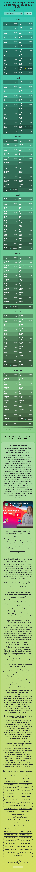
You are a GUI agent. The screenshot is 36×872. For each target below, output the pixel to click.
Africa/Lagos (18, 855)
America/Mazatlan (10, 776)
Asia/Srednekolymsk (18, 814)
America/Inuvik (10, 802)
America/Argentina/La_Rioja (18, 817)
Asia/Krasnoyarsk (10, 829)
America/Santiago (25, 834)
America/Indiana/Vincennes (18, 805)
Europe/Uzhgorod (25, 832)
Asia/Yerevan (10, 852)
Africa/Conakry (10, 796)
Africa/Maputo (10, 808)
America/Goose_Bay (25, 808)
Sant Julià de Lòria (25, 587)
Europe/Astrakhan (25, 837)
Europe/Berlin (25, 843)
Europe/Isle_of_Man (25, 820)
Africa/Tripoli (25, 784)
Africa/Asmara (18, 823)
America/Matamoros (25, 849)
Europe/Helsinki (25, 799)
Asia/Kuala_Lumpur (11, 787)
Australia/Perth (10, 781)
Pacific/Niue (9, 846)
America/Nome (25, 840)
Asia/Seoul (10, 790)
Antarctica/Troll (10, 837)
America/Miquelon (10, 820)
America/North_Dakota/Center (18, 826)
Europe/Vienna (10, 843)
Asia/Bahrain (25, 781)
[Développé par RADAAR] (18, 862)
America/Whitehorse (10, 799)
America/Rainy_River (10, 832)
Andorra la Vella (6, 583)
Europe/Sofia (25, 787)
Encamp (21, 583)
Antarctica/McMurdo (10, 834)
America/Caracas (25, 790)
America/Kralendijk (25, 793)
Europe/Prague (25, 796)
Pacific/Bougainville (11, 840)
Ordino (11, 587)
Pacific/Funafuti (25, 779)
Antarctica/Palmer (10, 849)
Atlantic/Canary (25, 776)
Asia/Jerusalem (10, 793)
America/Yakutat (25, 852)
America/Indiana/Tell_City (24, 846)
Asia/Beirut (10, 784)
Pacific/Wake (25, 829)
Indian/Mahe (10, 811)
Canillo (14, 583)
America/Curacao (10, 779)
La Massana (29, 583)
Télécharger (28, 13)
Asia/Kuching (25, 811)
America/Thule (25, 802)
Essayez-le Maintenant (18, 553)
